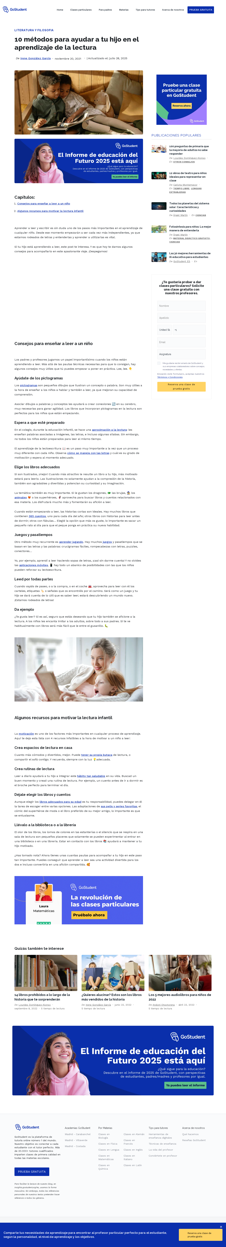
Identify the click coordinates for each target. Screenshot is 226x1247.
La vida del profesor (161, 1149)
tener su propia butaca (96, 755)
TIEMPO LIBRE (181, 188)
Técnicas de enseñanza (162, 1143)
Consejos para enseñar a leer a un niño (43, 203)
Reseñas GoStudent (194, 1140)
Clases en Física (107, 1143)
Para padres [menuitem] (105, 9)
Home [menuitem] (60, 9)
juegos (107, 542)
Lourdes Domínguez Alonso (189, 158)
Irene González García (35, 58)
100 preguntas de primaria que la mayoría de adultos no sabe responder (189, 150)
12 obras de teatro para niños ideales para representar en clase (188, 177)
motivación (26, 733)
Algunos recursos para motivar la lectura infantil (50, 211)
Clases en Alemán (134, 1134)
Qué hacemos (190, 1134)
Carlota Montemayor (185, 184)
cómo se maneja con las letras (88, 453)
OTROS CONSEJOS (184, 162)
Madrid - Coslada (75, 1146)
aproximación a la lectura (109, 429)
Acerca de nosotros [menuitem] (173, 9)
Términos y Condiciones (170, 377)
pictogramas (28, 385)
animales (20, 497)
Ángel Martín (180, 215)
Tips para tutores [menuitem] (145, 9)
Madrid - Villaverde (76, 1140)
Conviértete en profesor (163, 1155)
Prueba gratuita (32, 1171)
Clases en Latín (133, 1165)
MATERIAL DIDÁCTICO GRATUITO (191, 238)
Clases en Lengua (108, 1149)
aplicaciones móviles (33, 565)
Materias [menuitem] (124, 9)
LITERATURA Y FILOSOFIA (34, 30)
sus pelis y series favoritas (119, 806)
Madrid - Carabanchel (78, 1134)
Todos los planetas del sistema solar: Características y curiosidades (189, 207)
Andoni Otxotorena (164, 1004)
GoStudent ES (181, 261)
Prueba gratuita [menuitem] (200, 9)
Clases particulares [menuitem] (81, 9)
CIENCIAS (200, 215)
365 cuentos (37, 516)
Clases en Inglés (133, 1149)
